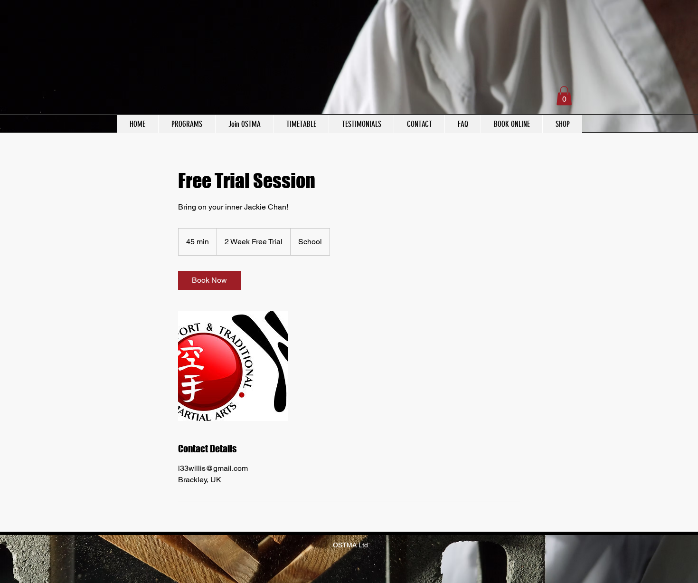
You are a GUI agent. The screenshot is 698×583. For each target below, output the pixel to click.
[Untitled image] (233, 366)
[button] (564, 95)
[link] (209, 280)
